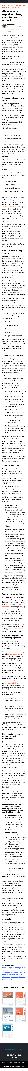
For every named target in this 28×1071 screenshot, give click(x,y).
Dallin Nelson (11, 25)
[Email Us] (16, 1058)
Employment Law (8, 5)
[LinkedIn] (12, 1058)
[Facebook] (9, 1058)
